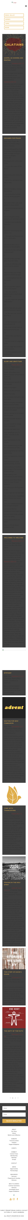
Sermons (14, 1176)
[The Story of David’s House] (14, 958)
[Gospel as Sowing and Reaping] (14, 44)
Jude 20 (14, 888)
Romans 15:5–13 (18, 541)
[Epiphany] (14, 659)
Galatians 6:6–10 (18, 63)
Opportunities (14, 1169)
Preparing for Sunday (14, 1178)
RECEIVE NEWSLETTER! (14, 1121)
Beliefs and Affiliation (14, 1135)
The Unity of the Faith (13, 1031)
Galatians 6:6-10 (10, 82)
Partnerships (14, 1170)
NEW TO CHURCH (14, 1184)
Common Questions (14, 1185)
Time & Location (14, 1140)
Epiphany (8, 673)
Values (14, 1133)
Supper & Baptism (14, 1144)
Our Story (14, 1131)
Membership (14, 1155)
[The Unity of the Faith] (14, 1017)
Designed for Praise (12, 138)
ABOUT (14, 1129)
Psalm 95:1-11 (17, 814)
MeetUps (14, 1157)
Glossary (14, 1180)
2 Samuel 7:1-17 (18, 977)
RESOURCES (14, 1174)
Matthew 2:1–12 (17, 676)
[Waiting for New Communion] (14, 707)
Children (14, 1142)
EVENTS (14, 1148)
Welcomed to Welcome (13, 538)
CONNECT (14, 1152)
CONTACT (14, 1163)
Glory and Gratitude (13, 361)
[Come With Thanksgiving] (14, 795)
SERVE (14, 1167)
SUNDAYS (14, 1139)
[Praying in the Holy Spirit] (14, 868)
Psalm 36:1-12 (17, 365)
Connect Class (14, 1154)
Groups (14, 1159)
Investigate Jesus (14, 1189)
